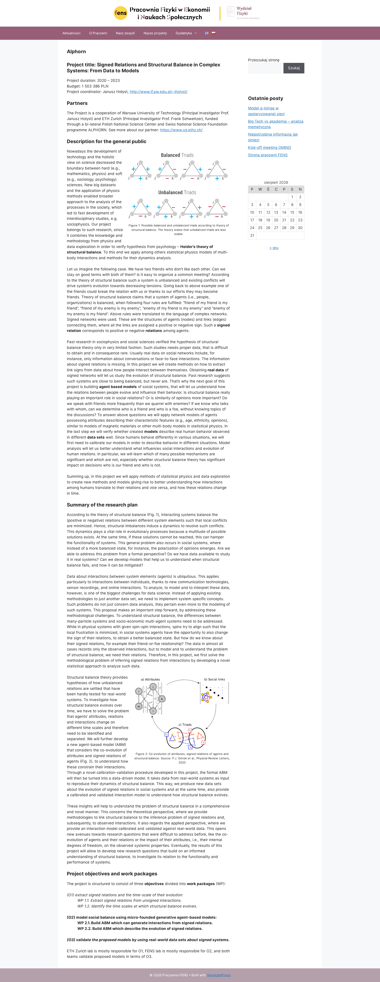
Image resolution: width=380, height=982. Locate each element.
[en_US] (206, 33)
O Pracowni (98, 33)
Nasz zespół (125, 33)
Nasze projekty (155, 33)
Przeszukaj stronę (264, 60)
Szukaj (294, 68)
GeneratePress (218, 975)
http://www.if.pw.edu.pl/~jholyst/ (158, 91)
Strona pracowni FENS (268, 155)
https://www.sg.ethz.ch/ (181, 130)
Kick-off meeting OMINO (269, 147)
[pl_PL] (213, 33)
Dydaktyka (184, 33)
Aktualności (71, 33)
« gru (274, 248)
